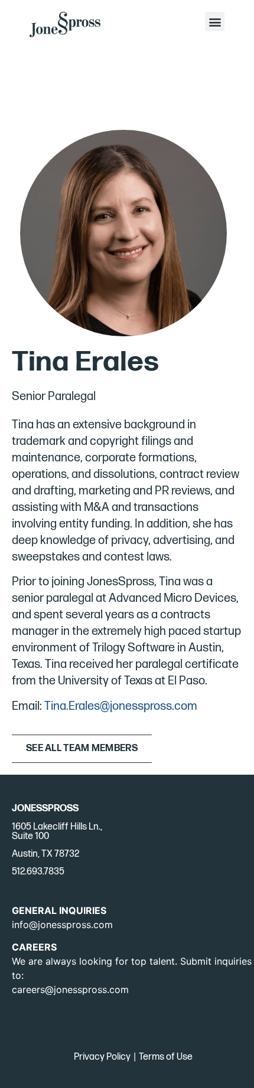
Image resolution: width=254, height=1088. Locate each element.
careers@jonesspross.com (70, 989)
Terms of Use (166, 1057)
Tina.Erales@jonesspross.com (120, 706)
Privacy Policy (102, 1057)
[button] (214, 21)
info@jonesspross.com (62, 924)
